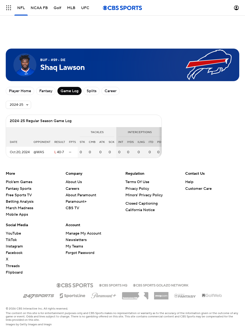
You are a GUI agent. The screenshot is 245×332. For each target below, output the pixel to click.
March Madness (19, 208)
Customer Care (198, 188)
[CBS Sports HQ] (113, 284)
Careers (72, 188)
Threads (13, 266)
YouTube (13, 233)
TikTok (11, 239)
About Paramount (81, 195)
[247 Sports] (38, 295)
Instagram (14, 246)
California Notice (140, 210)
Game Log (69, 91)
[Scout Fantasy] (185, 295)
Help (189, 182)
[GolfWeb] (212, 295)
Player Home (20, 91)
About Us (74, 182)
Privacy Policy (137, 188)
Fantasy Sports (18, 188)
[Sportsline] (72, 295)
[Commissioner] (135, 294)
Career (111, 91)
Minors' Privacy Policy (144, 195)
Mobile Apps (17, 214)
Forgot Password (80, 252)
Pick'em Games (19, 182)
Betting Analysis (19, 201)
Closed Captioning (141, 203)
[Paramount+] (103, 294)
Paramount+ (76, 201)
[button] (8, 8)
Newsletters (76, 239)
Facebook (14, 252)
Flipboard (14, 272)
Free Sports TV (19, 195)
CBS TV (72, 208)
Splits (91, 91)
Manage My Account (83, 233)
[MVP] (161, 294)
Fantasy (45, 91)
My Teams (74, 246)
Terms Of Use (137, 182)
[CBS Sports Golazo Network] (161, 284)
